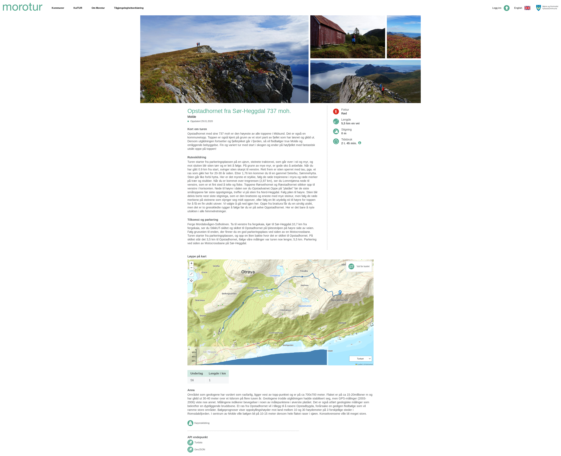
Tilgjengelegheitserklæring (129, 8)
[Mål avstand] (191, 274)
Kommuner (58, 8)
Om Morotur (98, 8)
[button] (340, 292)
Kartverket (369, 364)
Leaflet (359, 364)
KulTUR (77, 8)
